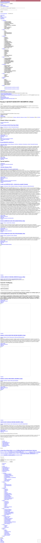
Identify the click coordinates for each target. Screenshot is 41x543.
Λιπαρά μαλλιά (2, 453)
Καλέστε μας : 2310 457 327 (5, 2)
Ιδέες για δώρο (37, 452)
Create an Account (5, 6)
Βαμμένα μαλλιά (25, 450)
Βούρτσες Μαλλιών (4, 451)
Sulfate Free (6, 38)
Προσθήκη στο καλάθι (4, 114)
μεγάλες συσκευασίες (9, 455)
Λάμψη (29, 144)
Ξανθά (10, 453)
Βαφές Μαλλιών (33, 450)
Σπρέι (5, 35)
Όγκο (8, 450)
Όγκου (5, 26)
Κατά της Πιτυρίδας (7, 45)
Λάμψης (5, 52)
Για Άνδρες (6, 40)
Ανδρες (11, 450)
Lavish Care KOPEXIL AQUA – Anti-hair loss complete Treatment (14, 184)
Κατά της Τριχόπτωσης (8, 71)
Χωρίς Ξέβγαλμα (7, 27)
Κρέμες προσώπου (7, 83)
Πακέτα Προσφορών (30, 186)
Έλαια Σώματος (7, 82)
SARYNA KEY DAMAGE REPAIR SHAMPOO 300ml (11, 422)
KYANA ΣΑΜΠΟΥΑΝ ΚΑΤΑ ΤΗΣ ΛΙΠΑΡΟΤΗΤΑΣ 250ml (12, 220)
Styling (5, 75)
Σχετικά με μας (4, 441)
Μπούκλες (7, 453)
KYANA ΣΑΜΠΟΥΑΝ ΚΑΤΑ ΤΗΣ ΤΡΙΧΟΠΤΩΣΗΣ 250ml (12, 233)
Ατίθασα (18, 450)
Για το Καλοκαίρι (7, 59)
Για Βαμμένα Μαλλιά (7, 21)
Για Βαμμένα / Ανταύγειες (8, 67)
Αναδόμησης (6, 49)
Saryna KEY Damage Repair (23, 423)
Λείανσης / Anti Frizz (7, 479)
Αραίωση (14, 450)
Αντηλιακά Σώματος (7, 531)
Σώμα (19, 453)
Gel (4, 30)
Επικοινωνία (4, 446)
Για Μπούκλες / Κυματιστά (8, 23)
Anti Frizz (6, 37)
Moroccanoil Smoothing (14, 380)
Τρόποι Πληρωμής (5, 443)
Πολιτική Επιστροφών (6, 445)
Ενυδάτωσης (6, 51)
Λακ (5, 34)
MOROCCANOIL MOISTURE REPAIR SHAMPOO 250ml (12, 335)
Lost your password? (3, 13)
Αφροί (5, 31)
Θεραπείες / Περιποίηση (18, 186)
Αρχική (3, 440)
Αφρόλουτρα (6, 76)
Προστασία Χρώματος (34, 144)
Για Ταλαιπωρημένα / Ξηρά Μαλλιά (10, 25)
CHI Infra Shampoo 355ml (6, 167)
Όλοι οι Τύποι (6, 28)
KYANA (38, 117)
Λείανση (25, 117)
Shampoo (6, 74)
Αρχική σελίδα (2, 93)
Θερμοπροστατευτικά (8, 32)
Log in (2, 11)
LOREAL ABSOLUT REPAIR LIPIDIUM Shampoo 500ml (12, 276)
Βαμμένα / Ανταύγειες (14, 144)
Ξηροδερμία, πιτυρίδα (15, 453)
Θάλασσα (31, 452)
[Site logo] (5, 1)
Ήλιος (5, 450)
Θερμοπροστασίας (7, 65)
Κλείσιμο (1, 538)
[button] (4, 135)
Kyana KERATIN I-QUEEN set (7, 142)
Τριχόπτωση (23, 453)
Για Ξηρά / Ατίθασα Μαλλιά (8, 60)
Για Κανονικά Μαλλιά (7, 22)
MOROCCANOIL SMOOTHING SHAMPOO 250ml (11, 378)
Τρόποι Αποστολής (5, 444)
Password (3, 9)
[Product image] (4, 139)
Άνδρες (9, 186)
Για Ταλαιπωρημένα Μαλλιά (9, 46)
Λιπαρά (7, 222)
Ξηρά (5, 278)
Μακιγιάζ (5, 80)
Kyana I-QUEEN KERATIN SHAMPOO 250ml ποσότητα (9, 113)
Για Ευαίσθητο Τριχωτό (8, 42)
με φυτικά (17, 454)
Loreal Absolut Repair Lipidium (16, 278)
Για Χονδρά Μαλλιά (7, 62)
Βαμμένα (10, 93)
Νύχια (5, 79)
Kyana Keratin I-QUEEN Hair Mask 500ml (7, 98)
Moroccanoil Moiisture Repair (19, 337)
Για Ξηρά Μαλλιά (7, 24)
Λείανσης (6, 53)
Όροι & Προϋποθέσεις (6, 442)
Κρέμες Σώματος (7, 84)
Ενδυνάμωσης (6, 50)
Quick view (2, 136)
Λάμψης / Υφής (7, 66)
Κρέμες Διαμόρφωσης (8, 33)
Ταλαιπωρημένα (8, 278)
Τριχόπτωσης (6, 186)
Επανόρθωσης (32, 117)
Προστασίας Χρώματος (8, 55)
